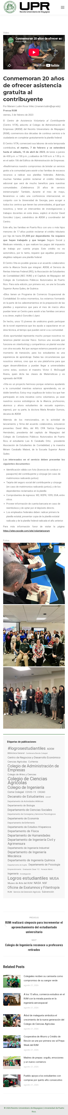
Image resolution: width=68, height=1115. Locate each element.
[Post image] (12, 981)
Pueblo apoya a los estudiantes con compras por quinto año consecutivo (43, 1077)
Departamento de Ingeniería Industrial (28, 847)
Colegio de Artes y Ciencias (22, 774)
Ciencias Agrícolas (17, 761)
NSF (44, 883)
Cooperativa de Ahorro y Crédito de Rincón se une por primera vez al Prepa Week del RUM (44, 1040)
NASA (37, 883)
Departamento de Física (23, 831)
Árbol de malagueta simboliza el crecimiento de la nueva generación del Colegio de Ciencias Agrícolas (44, 1019)
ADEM (50, 748)
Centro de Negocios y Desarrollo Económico (34, 757)
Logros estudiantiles (28, 878)
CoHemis (33, 761)
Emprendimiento (14, 869)
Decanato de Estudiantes (26, 796)
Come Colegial (16, 792)
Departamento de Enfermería (21, 822)
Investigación (25, 874)
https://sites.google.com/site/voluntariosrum (26, 530)
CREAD (41, 792)
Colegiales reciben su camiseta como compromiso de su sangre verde (43, 978)
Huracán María (47, 869)
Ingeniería (13, 873)
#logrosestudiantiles (27, 748)
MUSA (54, 878)
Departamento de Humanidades (29, 835)
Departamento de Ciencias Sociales (30, 809)
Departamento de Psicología (44, 864)
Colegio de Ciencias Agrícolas (27, 781)
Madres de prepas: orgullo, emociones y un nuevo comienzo (43, 1059)
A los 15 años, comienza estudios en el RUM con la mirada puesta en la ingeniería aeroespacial (44, 998)
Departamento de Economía (23, 818)
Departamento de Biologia (21, 805)
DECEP (48, 797)
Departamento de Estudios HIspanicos (29, 827)
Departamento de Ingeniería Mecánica (27, 854)
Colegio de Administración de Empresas (33, 768)
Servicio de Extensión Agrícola (26, 892)
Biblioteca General (16, 753)
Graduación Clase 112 (31, 869)
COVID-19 (30, 792)
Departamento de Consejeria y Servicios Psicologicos (32, 814)
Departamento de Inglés (17, 865)
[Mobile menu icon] (62, 7)
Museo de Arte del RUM (20, 883)
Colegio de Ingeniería (26, 787)
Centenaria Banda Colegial (37, 753)
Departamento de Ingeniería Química (31, 860)
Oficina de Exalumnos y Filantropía (34, 887)
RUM (10, 892)
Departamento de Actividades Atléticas (25, 801)
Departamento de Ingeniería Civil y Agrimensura (31, 842)
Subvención (48, 892)
